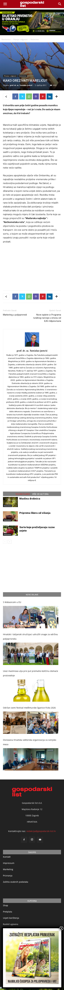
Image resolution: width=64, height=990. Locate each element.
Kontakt (7, 856)
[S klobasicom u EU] (30, 617)
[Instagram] (32, 840)
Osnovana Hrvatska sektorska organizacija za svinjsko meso (29, 742)
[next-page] (9, 542)
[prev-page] (5, 542)
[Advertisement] (32, 266)
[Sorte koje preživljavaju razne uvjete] (10, 531)
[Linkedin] (50, 96)
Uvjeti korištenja (11, 917)
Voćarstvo (35, 39)
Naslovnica (6, 39)
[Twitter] (22, 96)
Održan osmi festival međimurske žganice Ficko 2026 (29, 707)
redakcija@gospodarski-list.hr (41, 831)
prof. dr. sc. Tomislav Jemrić (21, 85)
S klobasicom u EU (12, 602)
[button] (60, 4)
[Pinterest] (43, 96)
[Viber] (36, 96)
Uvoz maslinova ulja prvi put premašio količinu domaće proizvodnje (30, 673)
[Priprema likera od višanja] (10, 516)
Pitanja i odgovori (20, 39)
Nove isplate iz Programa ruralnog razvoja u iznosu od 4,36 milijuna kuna (47, 317)
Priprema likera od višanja (34, 512)
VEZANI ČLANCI (22, 494)
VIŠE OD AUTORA (40, 494)
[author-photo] (32, 346)
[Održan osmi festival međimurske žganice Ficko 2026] (30, 722)
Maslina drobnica (29, 498)
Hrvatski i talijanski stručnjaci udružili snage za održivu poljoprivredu (30, 636)
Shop (5, 905)
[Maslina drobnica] (10, 502)
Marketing (8, 869)
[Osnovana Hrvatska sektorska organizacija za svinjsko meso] (30, 759)
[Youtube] (40, 840)
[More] (56, 96)
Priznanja (7, 875)
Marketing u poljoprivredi (15, 314)
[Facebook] (15, 96)
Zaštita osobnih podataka (15, 881)
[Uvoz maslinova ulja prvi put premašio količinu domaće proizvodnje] (30, 690)
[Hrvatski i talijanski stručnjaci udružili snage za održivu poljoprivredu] (30, 654)
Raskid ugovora (10, 924)
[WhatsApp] (29, 96)
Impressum (8, 863)
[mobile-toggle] (5, 4)
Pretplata (7, 911)
